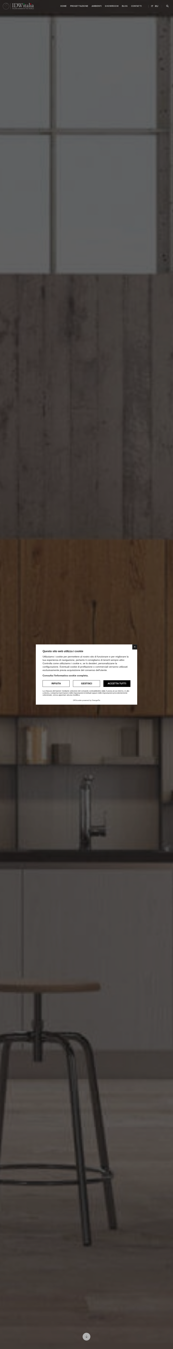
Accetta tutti (117, 683)
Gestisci (86, 683)
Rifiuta (56, 683)
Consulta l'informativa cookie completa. (65, 675)
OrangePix (96, 700)
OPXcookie (77, 700)
